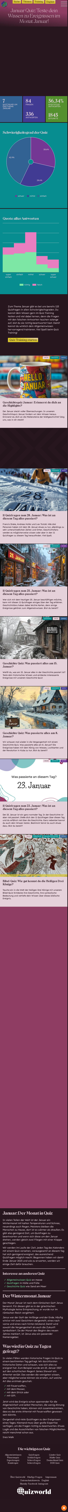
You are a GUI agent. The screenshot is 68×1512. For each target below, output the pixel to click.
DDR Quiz (55, 1463)
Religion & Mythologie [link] (51, 836)
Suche (17, 1)
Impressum (50, 1477)
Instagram (43, 1484)
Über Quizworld (17, 1477)
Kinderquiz (13, 1463)
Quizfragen (33, 1455)
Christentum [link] (37, 836)
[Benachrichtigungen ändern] (64, 1508)
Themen (27, 1)
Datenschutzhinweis (30, 1480)
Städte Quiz (54, 1458)
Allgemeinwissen (13, 1455)
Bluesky (23, 1484)
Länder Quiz (55, 1455)
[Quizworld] (34, 1499)
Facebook (32, 1484)
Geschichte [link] (54, 357)
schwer (64, 546)
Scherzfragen (33, 1460)
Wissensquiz (13, 1458)
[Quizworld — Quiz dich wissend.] (5, 5)
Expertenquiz (13, 1460)
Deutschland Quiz (55, 1460)
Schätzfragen (34, 1458)
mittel (64, 470)
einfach (63, 357)
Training (39, 1)
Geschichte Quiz (16, 1286)
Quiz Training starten (23, 340)
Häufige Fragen (34, 1477)
